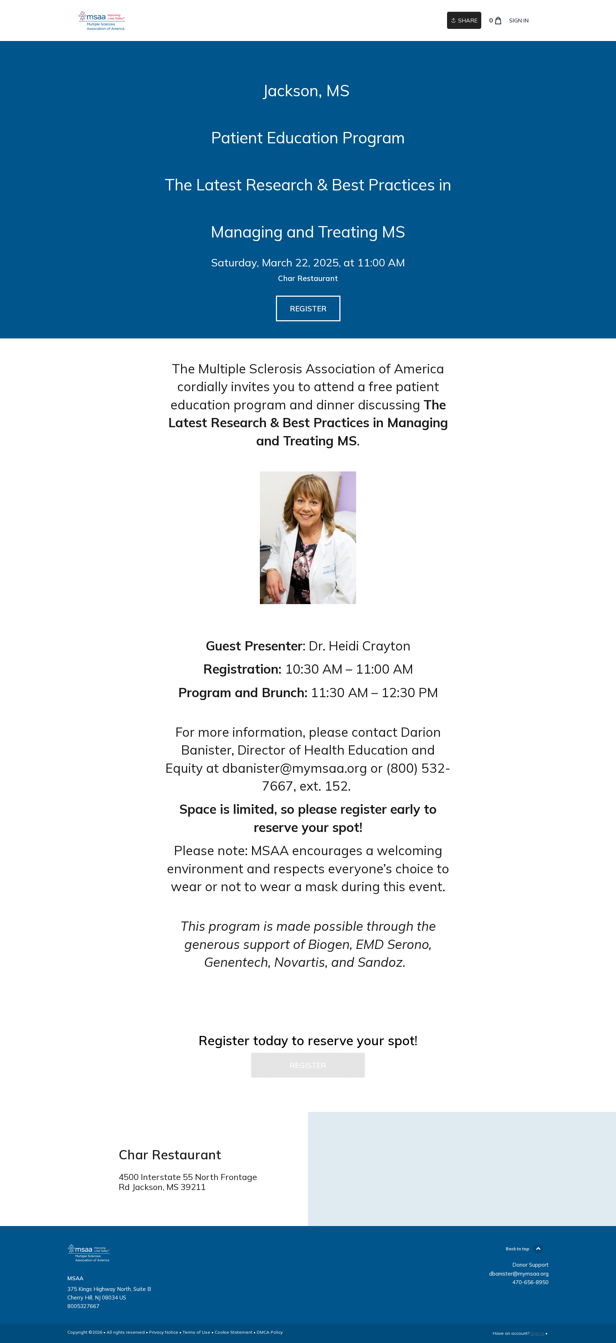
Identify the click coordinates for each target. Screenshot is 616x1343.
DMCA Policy (270, 1332)
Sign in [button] (519, 20)
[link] (102, 20)
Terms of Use (196, 1332)
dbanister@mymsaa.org (519, 1273)
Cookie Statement (233, 1332)
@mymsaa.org (323, 768)
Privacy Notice (163, 1332)
